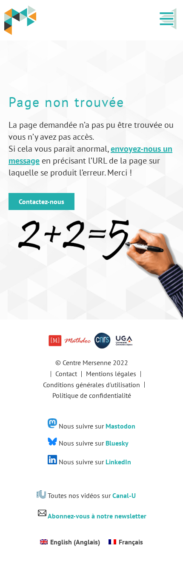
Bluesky (117, 443)
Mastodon (120, 425)
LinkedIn (118, 462)
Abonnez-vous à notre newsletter (97, 516)
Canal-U (124, 496)
